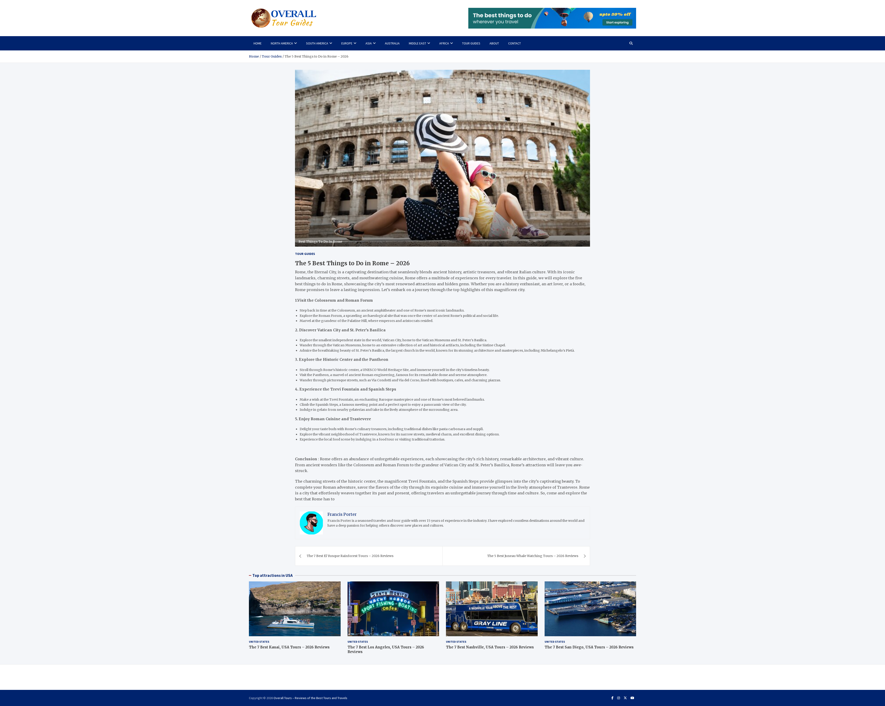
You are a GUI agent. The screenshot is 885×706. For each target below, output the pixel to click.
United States (259, 641)
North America (282, 43)
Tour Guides (471, 43)
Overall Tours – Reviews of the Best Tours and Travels (310, 698)
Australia (392, 43)
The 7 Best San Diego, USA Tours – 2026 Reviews (589, 647)
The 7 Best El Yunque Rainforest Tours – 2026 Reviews (350, 556)
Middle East (417, 43)
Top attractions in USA (272, 575)
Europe (346, 43)
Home (258, 43)
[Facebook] (612, 697)
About (494, 43)
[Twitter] (625, 697)
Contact (514, 43)
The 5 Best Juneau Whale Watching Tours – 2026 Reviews (532, 556)
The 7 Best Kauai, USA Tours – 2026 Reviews (289, 647)
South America (317, 43)
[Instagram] (618, 697)
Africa (444, 43)
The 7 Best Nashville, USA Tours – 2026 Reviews (490, 647)
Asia (369, 43)
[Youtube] (632, 697)
